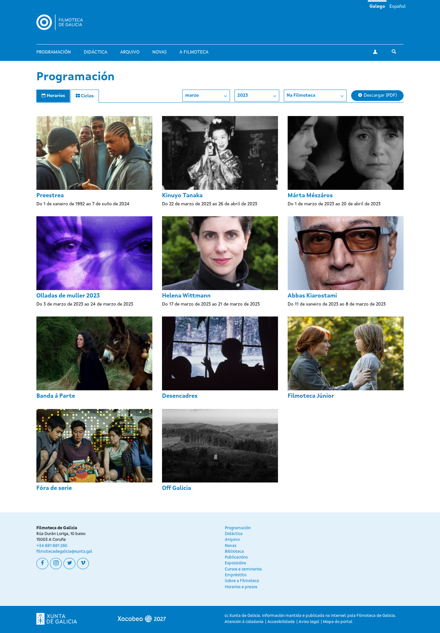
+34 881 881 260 (51, 546)
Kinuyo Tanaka (182, 196)
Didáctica (95, 52)
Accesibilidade (281, 622)
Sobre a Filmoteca (242, 581)
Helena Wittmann (186, 296)
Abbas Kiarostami (312, 296)
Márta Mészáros (310, 196)
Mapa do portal (337, 622)
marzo (192, 95)
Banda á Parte (55, 396)
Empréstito (235, 575)
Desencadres (179, 396)
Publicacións (236, 557)
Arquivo (129, 52)
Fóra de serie (54, 488)
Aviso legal (309, 622)
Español (397, 6)
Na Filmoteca (301, 95)
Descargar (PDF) (379, 95)
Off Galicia (176, 488)
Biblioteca (234, 552)
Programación (53, 52)
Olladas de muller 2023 (68, 296)
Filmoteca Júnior (311, 396)
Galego (377, 6)
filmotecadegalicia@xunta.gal (64, 552)
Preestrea (50, 196)
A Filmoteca (193, 52)
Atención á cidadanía (244, 622)
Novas (159, 52)
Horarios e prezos (241, 587)
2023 (242, 95)
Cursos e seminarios (243, 569)
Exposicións (235, 563)
